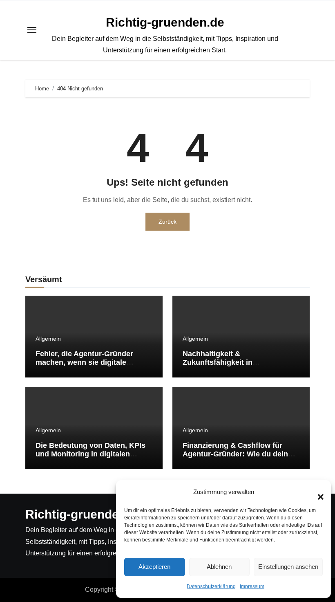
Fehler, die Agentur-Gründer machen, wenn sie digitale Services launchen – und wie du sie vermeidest (91, 367)
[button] (316, 492)
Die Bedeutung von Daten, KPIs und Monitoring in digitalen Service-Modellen (90, 454)
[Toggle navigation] (31, 30)
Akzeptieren (154, 566)
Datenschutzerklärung (211, 586)
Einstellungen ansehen (288, 566)
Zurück (167, 221)
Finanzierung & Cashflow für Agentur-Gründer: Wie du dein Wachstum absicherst (235, 454)
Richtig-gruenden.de (165, 22)
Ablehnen (219, 566)
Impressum (252, 586)
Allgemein (48, 338)
